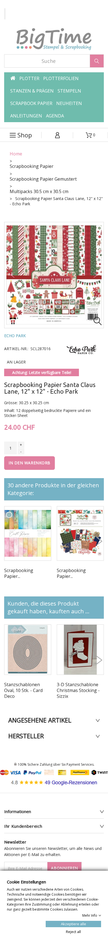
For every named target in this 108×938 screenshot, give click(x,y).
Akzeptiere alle (73, 923)
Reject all (73, 931)
